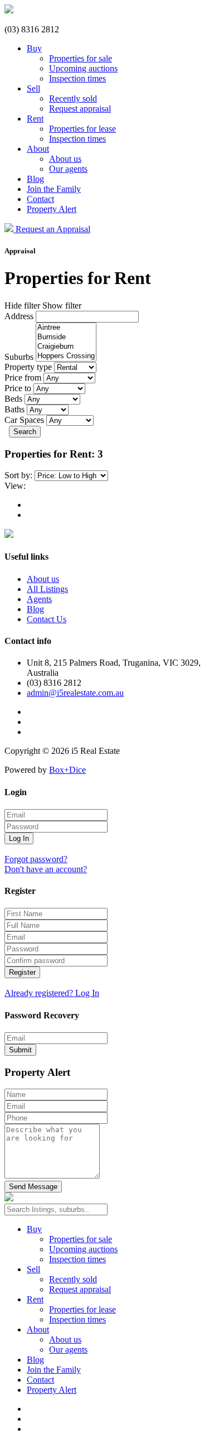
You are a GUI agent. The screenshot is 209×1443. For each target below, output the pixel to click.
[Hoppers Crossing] (66, 356)
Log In (19, 838)
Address (18, 316)
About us (65, 158)
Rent (35, 118)
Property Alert (51, 209)
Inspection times (77, 78)
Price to (17, 388)
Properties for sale (80, 58)
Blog (35, 179)
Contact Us (46, 619)
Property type (28, 367)
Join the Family (54, 189)
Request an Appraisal (53, 229)
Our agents (68, 169)
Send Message (33, 1186)
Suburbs (18, 357)
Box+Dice (67, 770)
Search (24, 431)
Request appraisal (80, 108)
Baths (14, 409)
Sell (33, 88)
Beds (13, 398)
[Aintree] (66, 328)
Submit (20, 1050)
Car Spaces (24, 420)
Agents (39, 599)
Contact (40, 199)
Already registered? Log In (51, 993)
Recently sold (73, 98)
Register (22, 972)
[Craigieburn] (66, 347)
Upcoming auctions (83, 68)
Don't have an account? (45, 869)
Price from (22, 377)
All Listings (47, 589)
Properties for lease (82, 128)
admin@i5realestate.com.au (75, 693)
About (38, 148)
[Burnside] (66, 337)
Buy (34, 48)
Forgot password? (35, 859)
